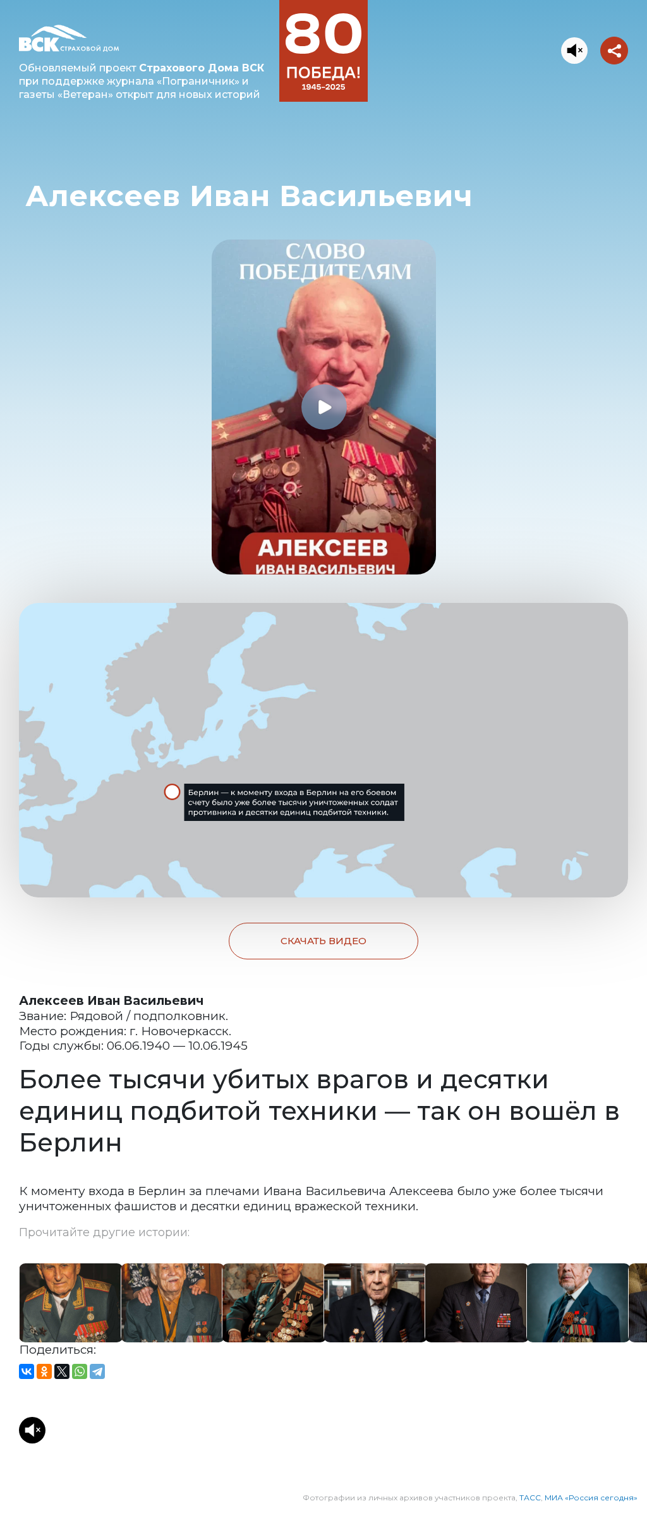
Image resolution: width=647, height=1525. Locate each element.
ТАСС (530, 1497)
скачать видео (323, 941)
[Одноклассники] (44, 1371)
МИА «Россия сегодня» (591, 1497)
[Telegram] (97, 1371)
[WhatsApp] (79, 1371)
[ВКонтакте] (26, 1371)
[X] (62, 1371)
